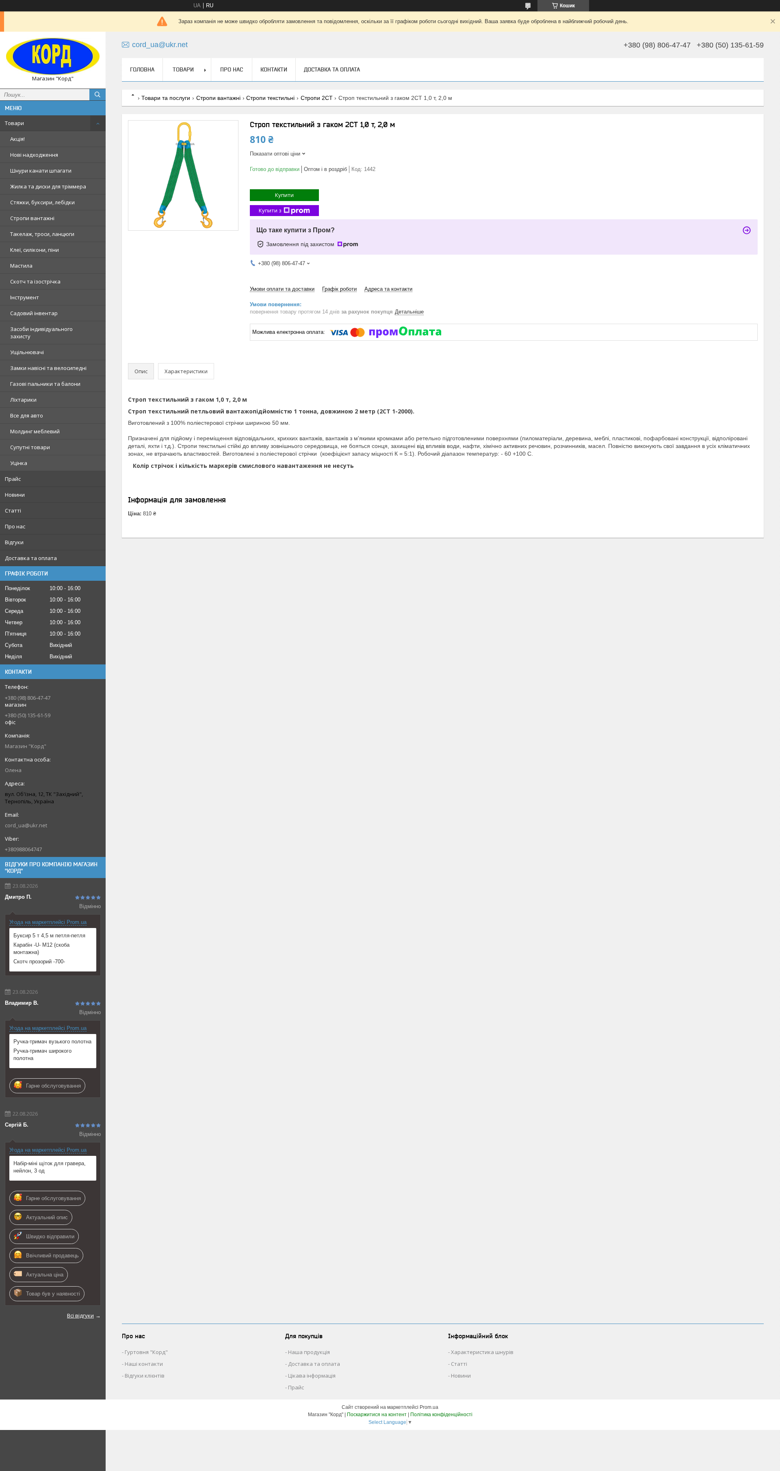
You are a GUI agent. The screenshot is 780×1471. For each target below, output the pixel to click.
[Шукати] (97, 95)
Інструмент (24, 297)
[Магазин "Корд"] (53, 56)
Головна (142, 69)
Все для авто (26, 415)
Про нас (15, 526)
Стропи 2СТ (317, 98)
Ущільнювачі (27, 352)
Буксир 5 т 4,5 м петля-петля (49, 935)
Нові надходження (34, 154)
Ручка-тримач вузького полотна (52, 1041)
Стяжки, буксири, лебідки (42, 202)
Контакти (273, 69)
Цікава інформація (312, 1375)
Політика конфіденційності (441, 1414)
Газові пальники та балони (45, 383)
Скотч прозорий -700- (39, 961)
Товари (14, 123)
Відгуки (14, 542)
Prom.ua (429, 1407)
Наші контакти (144, 1363)
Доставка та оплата (31, 558)
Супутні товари (30, 447)
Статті (13, 510)
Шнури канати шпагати (41, 170)
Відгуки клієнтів (145, 1375)
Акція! (17, 139)
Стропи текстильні (270, 98)
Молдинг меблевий (35, 431)
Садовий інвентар (34, 313)
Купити (284, 195)
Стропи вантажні (32, 218)
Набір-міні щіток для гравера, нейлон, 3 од (49, 1167)
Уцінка (18, 463)
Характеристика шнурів (482, 1352)
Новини (15, 494)
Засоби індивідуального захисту (41, 332)
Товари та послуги (165, 98)
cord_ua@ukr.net (26, 825)
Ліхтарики (23, 399)
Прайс (13, 478)
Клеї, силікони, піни (34, 249)
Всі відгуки (80, 1315)
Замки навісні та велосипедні (48, 368)
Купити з (270, 210)
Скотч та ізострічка (35, 281)
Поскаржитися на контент (377, 1414)
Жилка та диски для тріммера (48, 186)
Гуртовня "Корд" (146, 1352)
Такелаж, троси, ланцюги (42, 234)
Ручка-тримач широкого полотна (42, 1054)
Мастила (21, 265)
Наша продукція (309, 1352)
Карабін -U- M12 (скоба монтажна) (41, 948)
